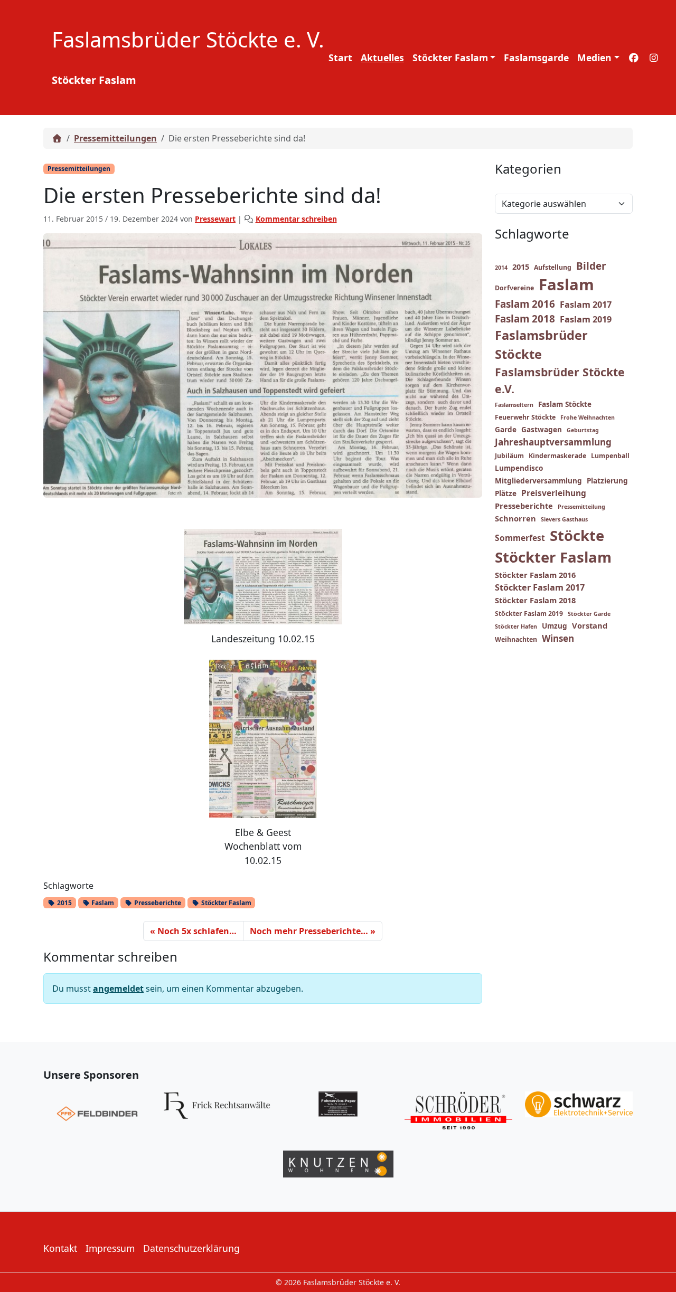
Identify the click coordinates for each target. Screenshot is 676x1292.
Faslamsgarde (536, 57)
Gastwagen (541, 429)
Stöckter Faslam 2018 (535, 600)
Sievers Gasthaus (564, 519)
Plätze (506, 493)
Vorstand (589, 625)
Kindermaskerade (557, 455)
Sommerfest (520, 538)
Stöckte (577, 535)
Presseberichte (157, 902)
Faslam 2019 (586, 319)
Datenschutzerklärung (191, 1248)
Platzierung (607, 481)
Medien (594, 57)
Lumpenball (610, 455)
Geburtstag (583, 430)
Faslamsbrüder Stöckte (541, 344)
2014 (501, 267)
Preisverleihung (553, 493)
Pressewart (215, 219)
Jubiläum (509, 455)
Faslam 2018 (525, 319)
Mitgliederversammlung (538, 481)
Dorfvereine (514, 287)
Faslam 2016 (525, 304)
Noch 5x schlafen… (197, 931)
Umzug (554, 626)
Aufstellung (552, 267)
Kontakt (60, 1248)
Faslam (102, 902)
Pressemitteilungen (115, 138)
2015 (63, 902)
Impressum (110, 1248)
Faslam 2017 (586, 304)
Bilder (591, 266)
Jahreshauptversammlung (553, 442)
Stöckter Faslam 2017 (540, 587)
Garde (506, 429)
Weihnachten (516, 639)
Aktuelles (382, 57)
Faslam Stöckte (565, 404)
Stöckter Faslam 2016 (535, 574)
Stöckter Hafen (516, 626)
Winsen (558, 638)
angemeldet (118, 988)
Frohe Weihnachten (587, 417)
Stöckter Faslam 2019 (529, 613)
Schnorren (515, 518)
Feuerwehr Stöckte (525, 417)
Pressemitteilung (581, 506)
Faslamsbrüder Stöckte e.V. (560, 380)
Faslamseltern (514, 404)
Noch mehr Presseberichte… (309, 931)
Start (340, 57)
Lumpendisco (519, 468)
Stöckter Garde (589, 614)
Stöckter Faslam (450, 57)
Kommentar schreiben (296, 219)
